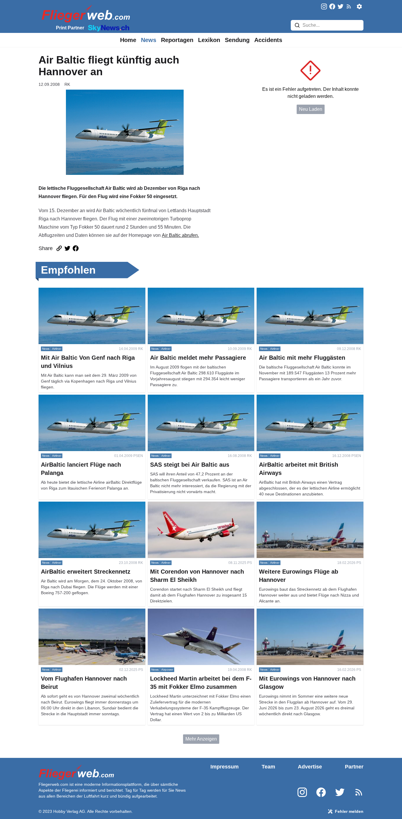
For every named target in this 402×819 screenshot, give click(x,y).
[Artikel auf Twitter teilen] (67, 248)
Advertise (310, 767)
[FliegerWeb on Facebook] (332, 6)
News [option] (148, 40)
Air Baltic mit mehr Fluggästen (288, 291)
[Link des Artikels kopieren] (59, 248)
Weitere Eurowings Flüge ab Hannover (297, 505)
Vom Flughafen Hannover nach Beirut (78, 611)
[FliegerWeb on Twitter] (340, 6)
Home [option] (128, 40)
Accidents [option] (268, 40)
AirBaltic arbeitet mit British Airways (293, 398)
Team (268, 767)
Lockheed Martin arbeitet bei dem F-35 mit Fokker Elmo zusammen (199, 615)
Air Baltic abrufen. (180, 235)
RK (67, 84)
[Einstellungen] (359, 6)
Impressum (224, 767)
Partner (354, 767)
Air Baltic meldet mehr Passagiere (183, 291)
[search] (297, 25)
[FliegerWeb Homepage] (85, 13)
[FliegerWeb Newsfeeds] (349, 6)
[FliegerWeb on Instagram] (324, 6)
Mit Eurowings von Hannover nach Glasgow (302, 611)
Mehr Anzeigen (201, 738)
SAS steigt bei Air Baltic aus (177, 398)
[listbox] (128, 40)
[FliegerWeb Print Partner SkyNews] (107, 27)
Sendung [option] (237, 40)
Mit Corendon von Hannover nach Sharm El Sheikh (193, 509)
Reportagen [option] (177, 40)
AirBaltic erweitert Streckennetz (71, 505)
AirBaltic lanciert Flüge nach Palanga (77, 398)
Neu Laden (310, 109)
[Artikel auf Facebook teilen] (76, 248)
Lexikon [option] (209, 40)
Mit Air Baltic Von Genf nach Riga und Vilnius (85, 291)
